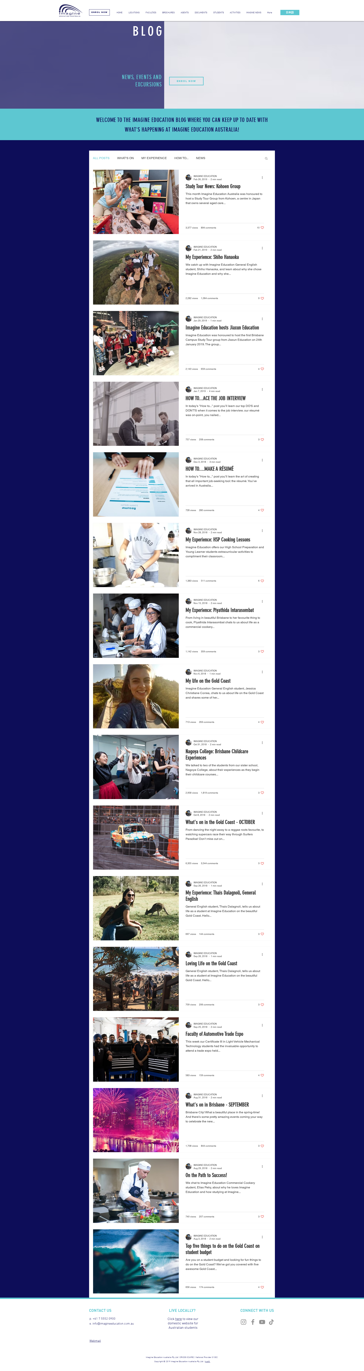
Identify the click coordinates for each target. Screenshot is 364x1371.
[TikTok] (271, 1322)
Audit (207, 1361)
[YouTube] (262, 1322)
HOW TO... (181, 158)
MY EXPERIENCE (154, 158)
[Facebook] (253, 1322)
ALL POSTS (101, 158)
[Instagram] (243, 1322)
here (178, 1319)
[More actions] (263, 177)
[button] (200, 13)
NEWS (200, 158)
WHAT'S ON (125, 158)
